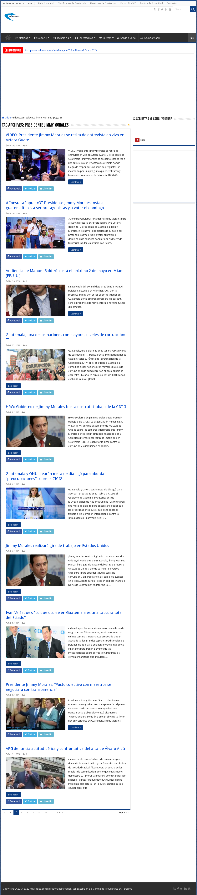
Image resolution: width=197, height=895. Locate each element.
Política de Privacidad (151, 3)
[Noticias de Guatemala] (12, 16)
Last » (60, 812)
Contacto (172, 3)
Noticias (23, 37)
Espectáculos (86, 37)
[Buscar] (193, 9)
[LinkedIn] (166, 9)
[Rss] (155, 9)
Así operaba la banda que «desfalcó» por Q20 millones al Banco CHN (61, 50)
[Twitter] (162, 9)
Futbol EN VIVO (128, 3)
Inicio (7, 117)
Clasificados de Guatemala (72, 3)
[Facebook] (159, 9)
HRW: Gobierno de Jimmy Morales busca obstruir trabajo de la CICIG (66, 406)
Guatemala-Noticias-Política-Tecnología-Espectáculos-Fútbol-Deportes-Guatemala (8, 37)
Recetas (107, 37)
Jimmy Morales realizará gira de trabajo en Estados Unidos (57, 545)
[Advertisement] (123, 21)
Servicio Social (128, 37)
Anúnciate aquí (152, 37)
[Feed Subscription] (129, 125)
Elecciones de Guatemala (103, 3)
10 (45, 812)
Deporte (42, 37)
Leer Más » (76, 182)
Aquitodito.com (38, 888)
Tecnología (63, 37)
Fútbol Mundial (46, 3)
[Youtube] (170, 9)
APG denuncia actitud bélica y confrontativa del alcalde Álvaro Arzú (65, 748)
